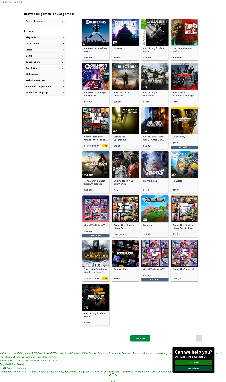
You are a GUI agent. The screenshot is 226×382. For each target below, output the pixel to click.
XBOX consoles (8, 353)
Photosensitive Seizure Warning (150, 353)
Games (32, 360)
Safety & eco (149, 371)
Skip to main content (11, 1)
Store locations (49, 356)
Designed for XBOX (47, 360)
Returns (20, 356)
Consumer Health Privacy (13, 371)
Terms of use (101, 371)
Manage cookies (85, 371)
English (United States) (12, 364)
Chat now (193, 362)
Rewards (4, 360)
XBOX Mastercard (19, 360)
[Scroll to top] (199, 338)
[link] (95, 39)
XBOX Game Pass (40, 353)
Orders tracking (32, 356)
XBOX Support (89, 353)
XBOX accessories (59, 353)
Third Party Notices (131, 371)
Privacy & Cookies (66, 371)
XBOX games (23, 353)
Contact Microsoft (46, 371)
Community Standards (121, 353)
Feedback (103, 353)
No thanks (193, 368)
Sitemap (32, 371)
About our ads (163, 371)
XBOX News (75, 353)
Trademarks (114, 371)
